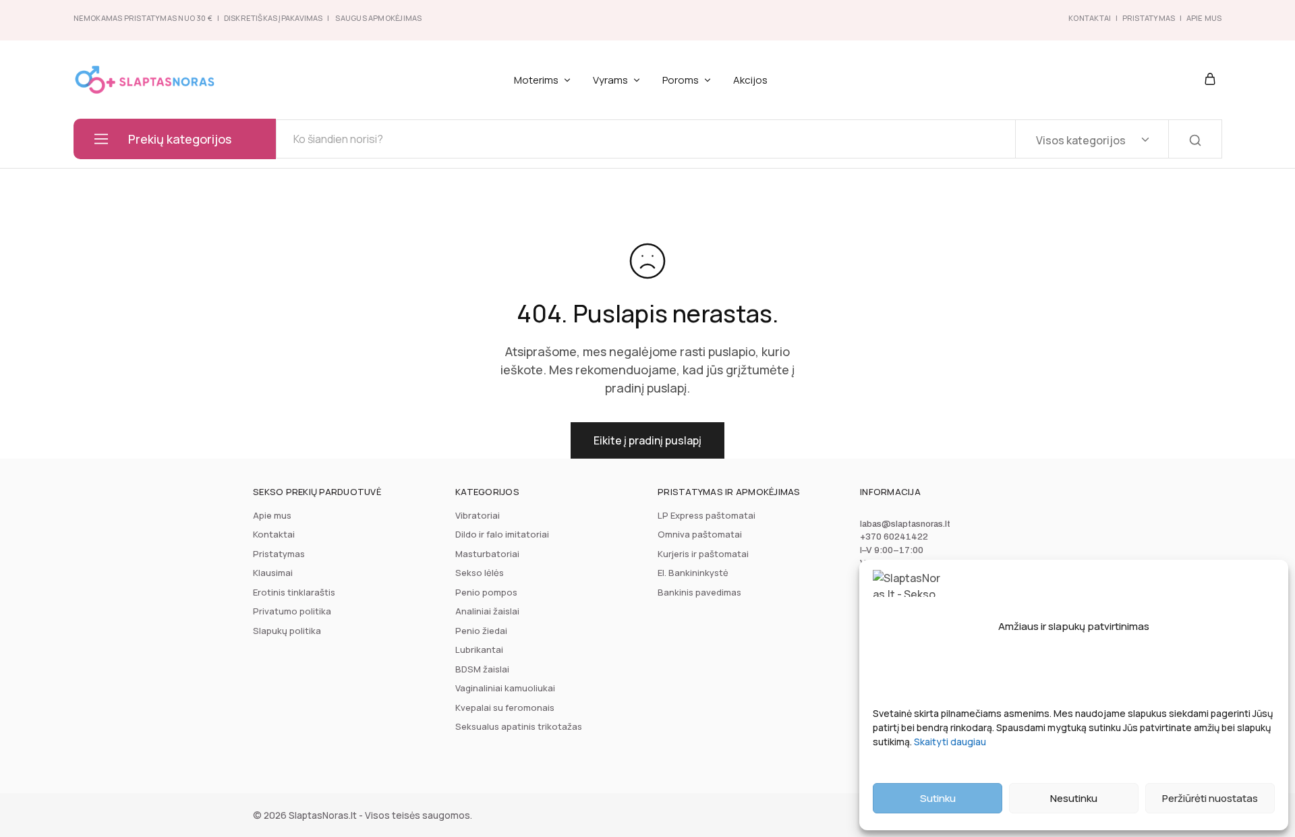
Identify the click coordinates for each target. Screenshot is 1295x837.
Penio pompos (486, 592)
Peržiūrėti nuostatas (1210, 798)
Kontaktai (1089, 18)
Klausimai (273, 573)
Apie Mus (1204, 18)
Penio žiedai (481, 631)
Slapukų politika (287, 631)
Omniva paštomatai (700, 534)
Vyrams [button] (610, 80)
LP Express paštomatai (706, 515)
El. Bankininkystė (693, 573)
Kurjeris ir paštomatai (703, 554)
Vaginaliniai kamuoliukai (505, 688)
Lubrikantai (479, 649)
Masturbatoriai (487, 554)
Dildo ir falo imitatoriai (502, 534)
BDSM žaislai (482, 669)
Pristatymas (1148, 18)
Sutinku (938, 798)
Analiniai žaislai (487, 611)
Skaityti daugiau (950, 741)
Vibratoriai (477, 515)
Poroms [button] (680, 80)
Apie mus (272, 515)
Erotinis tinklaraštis (294, 592)
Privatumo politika (292, 611)
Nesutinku (1073, 798)
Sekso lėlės (479, 573)
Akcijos (750, 80)
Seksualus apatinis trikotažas (518, 726)
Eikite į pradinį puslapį (647, 440)
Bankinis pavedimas (699, 592)
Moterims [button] (536, 80)
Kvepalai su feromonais (504, 707)
